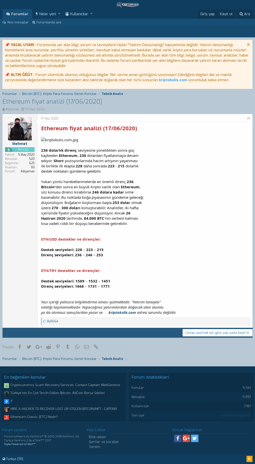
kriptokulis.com (173, 79)
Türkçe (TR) (14, 459)
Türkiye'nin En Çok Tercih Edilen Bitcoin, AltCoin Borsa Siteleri (57, 393)
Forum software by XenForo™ (42, 436)
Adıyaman (28, 171)
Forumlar (19, 13)
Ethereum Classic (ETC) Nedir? (34, 417)
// (11, 401)
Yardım (94, 447)
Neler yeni (47, 13)
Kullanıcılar (79, 13)
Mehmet (12, 109)
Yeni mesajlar (17, 22)
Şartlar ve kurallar (104, 442)
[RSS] (250, 459)
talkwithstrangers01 (236, 415)
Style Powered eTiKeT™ (20, 444)
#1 (248, 119)
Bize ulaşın (97, 437)
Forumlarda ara (49, 22)
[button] (59, 13)
